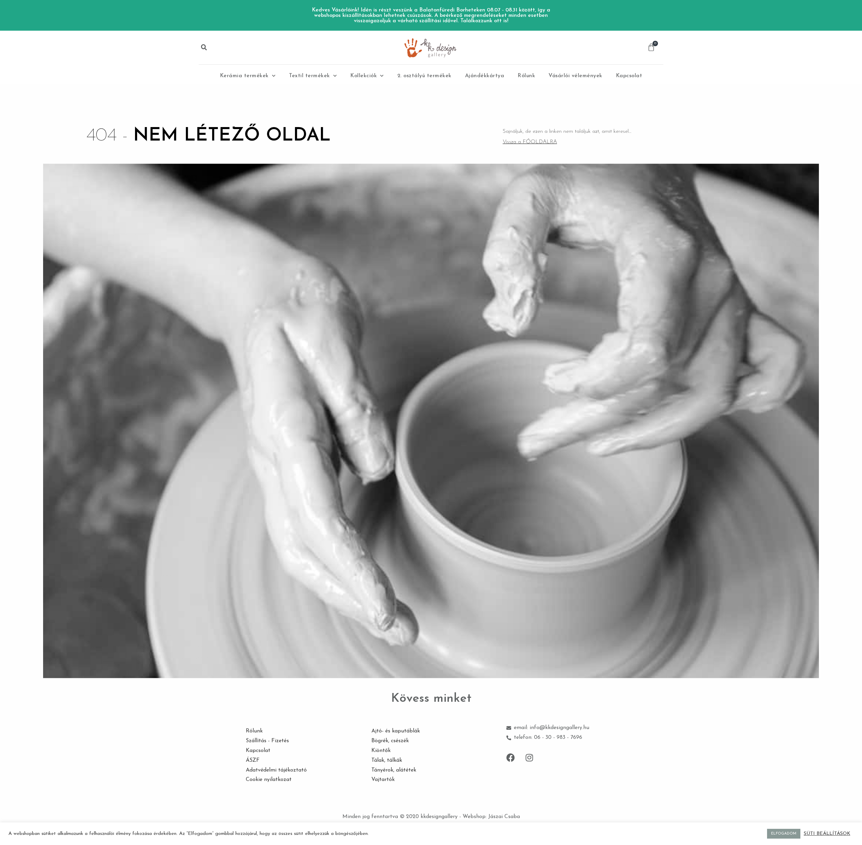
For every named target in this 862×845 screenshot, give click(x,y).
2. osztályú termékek (424, 76)
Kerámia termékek (244, 76)
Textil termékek (309, 76)
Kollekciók (363, 76)
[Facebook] (510, 757)
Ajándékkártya (484, 76)
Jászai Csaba (504, 816)
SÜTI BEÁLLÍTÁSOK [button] (827, 833)
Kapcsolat (629, 76)
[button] (204, 47)
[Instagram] (529, 757)
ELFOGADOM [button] (783, 834)
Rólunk (526, 76)
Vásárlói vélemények (575, 76)
